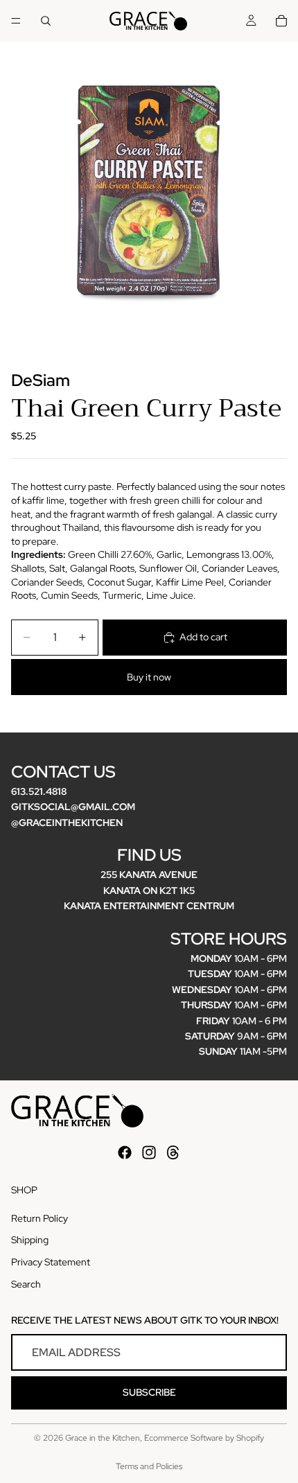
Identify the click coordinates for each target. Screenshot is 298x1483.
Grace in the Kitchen (102, 1437)
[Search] (45, 21)
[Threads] (173, 1152)
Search (26, 1284)
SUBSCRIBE (149, 1393)
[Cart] (281, 21)
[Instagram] (149, 1152)
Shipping (30, 1240)
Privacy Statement (50, 1262)
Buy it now (149, 677)
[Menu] (16, 21)
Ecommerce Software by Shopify (204, 1437)
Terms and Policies (149, 1466)
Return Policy (39, 1218)
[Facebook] (124, 1152)
